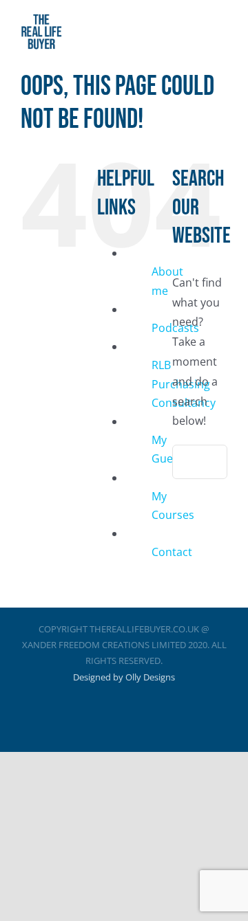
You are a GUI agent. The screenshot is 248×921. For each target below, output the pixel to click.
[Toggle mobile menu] (221, 34)
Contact (172, 551)
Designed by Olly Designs (124, 677)
